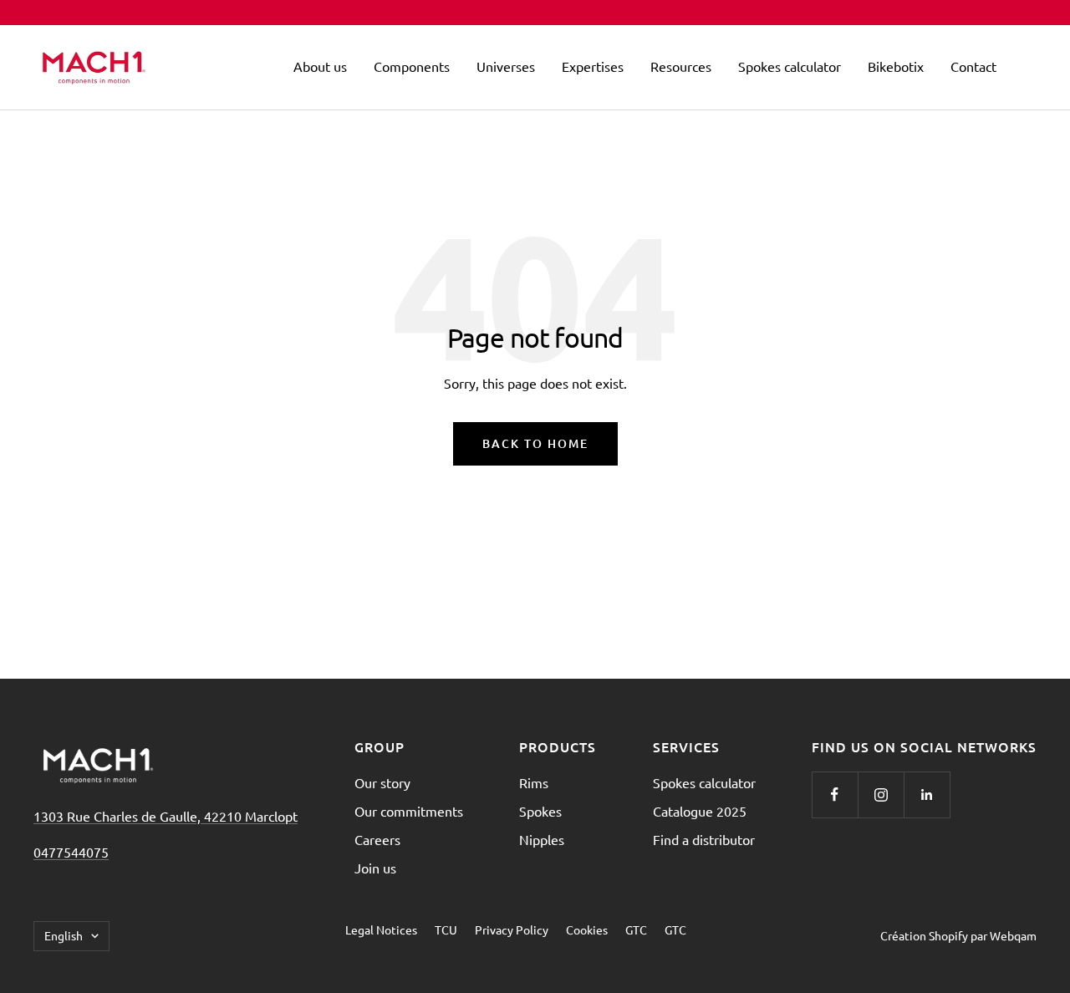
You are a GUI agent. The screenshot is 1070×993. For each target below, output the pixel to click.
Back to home (535, 443)
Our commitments (408, 810)
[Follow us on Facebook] (835, 794)
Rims (533, 782)
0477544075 (71, 851)
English (63, 935)
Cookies (587, 929)
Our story (382, 782)
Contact (973, 66)
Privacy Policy (511, 929)
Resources (680, 66)
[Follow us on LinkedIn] (927, 794)
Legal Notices (381, 929)
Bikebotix (896, 66)
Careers (377, 839)
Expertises (593, 66)
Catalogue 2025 (699, 810)
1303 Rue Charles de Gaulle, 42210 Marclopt (165, 815)
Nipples (541, 839)
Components (412, 66)
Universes (505, 66)
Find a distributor (704, 839)
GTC (636, 929)
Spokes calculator (789, 66)
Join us (375, 867)
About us (320, 66)
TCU (446, 929)
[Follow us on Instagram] (881, 794)
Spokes (540, 810)
